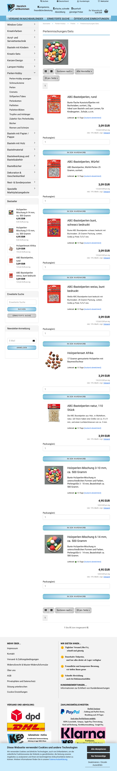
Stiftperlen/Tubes (17, 96)
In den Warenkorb (76, 153)
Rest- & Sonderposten (19, 182)
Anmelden (22, 348)
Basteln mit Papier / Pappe (18, 135)
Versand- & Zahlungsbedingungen (23, 659)
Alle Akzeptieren (98, 749)
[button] (46, 71)
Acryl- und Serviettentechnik (16, 39)
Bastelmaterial (15, 149)
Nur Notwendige (98, 756)
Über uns (11, 670)
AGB (9, 675)
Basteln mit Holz (16, 143)
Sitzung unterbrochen (17, 686)
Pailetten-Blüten (16, 110)
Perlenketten (15, 101)
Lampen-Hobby (15, 66)
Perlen (12, 87)
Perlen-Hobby (14, 73)
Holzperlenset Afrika (80, 353)
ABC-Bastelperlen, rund (82, 97)
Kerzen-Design (15, 60)
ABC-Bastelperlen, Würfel (83, 161)
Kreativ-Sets (13, 53)
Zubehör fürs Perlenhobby (21, 119)
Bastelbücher (14, 166)
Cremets (13, 92)
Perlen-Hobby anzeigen (20, 78)
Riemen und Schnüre (19, 127)
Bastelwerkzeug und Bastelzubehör (18, 158)
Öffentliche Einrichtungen (91, 18)
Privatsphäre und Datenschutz (21, 681)
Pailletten (13, 105)
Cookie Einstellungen (17, 692)
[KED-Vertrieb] (18, 8)
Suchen (22, 309)
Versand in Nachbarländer (26, 18)
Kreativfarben (14, 31)
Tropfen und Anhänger (19, 114)
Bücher (12, 123)
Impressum (12, 648)
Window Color (14, 24)
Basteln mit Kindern (17, 47)
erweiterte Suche (58, 18)
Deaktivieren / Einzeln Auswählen (97, 763)
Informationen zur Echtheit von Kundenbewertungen (85, 688)
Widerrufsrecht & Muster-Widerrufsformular (27, 664)
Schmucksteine (16, 83)
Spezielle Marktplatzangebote (18, 190)
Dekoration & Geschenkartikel (16, 174)
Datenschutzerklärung (58, 759)
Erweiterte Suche (22, 316)
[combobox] (64, 71)
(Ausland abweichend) (92, 118)
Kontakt (11, 653)
